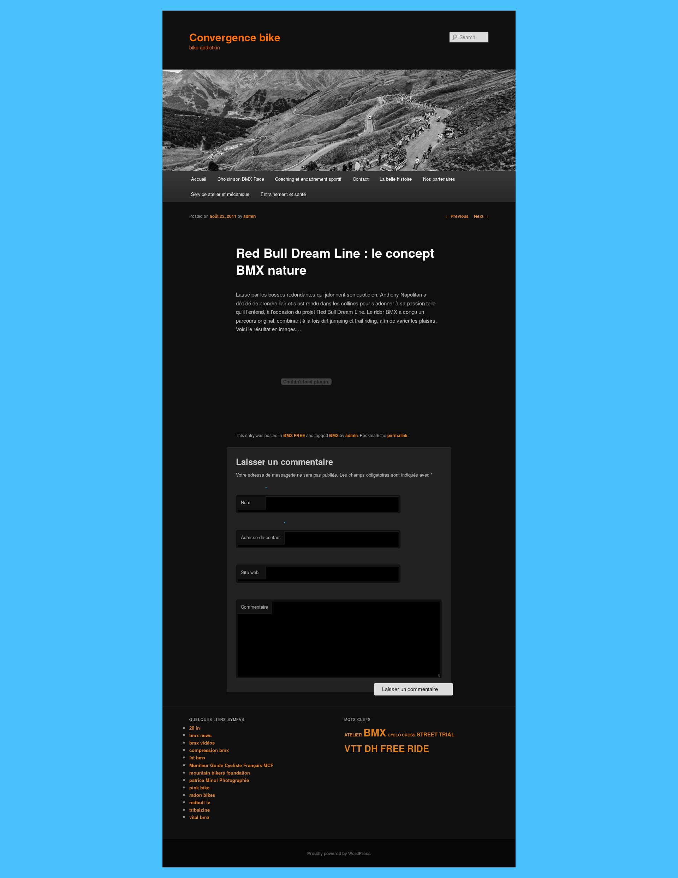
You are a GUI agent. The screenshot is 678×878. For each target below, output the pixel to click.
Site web (249, 572)
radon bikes (202, 795)
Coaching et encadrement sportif (308, 178)
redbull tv (199, 802)
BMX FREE (294, 435)
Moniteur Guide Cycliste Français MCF (231, 765)
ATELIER (353, 734)
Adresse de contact (261, 537)
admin (249, 216)
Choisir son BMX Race (241, 178)
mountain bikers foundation (219, 772)
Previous (457, 216)
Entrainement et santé (283, 194)
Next (481, 216)
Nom (245, 502)
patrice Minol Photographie (219, 780)
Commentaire (254, 606)
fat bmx (197, 757)
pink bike (199, 787)
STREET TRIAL (435, 734)
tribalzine (199, 809)
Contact (361, 178)
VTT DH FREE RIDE (386, 748)
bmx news (200, 735)
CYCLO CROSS (401, 734)
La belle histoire (396, 178)
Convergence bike (234, 36)
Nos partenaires (439, 178)
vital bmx (199, 817)
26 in (194, 727)
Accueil (198, 178)
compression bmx (209, 750)
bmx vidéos (202, 742)
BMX (334, 435)
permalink (397, 435)
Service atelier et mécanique (220, 194)
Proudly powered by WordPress (339, 853)
